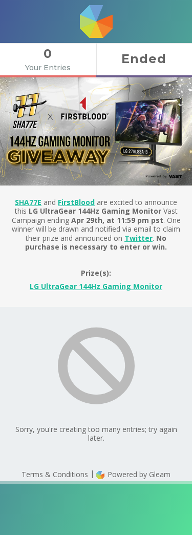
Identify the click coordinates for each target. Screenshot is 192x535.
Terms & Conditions (55, 474)
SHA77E (28, 202)
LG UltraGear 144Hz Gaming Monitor (96, 286)
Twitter (138, 238)
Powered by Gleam (137, 474)
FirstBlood (76, 202)
